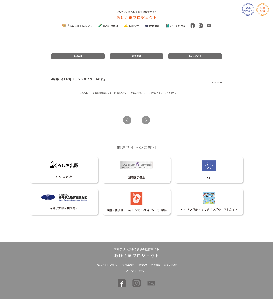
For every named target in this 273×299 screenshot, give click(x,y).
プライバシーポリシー (136, 270)
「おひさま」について (79, 25)
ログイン (158, 92)
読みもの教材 (110, 26)
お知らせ (134, 26)
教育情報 (154, 26)
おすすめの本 (177, 26)
